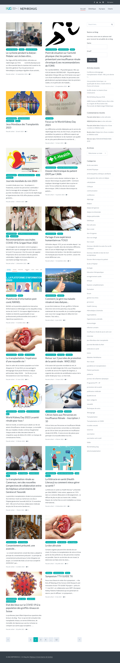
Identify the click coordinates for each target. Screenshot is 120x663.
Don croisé (90, 229)
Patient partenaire (93, 370)
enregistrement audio (94, 276)
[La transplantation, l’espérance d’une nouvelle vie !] (24, 340)
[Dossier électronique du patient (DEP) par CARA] (63, 156)
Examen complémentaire (95, 285)
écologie (90, 268)
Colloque (48, 573)
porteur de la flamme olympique (97, 379)
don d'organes (29, 355)
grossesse (90, 302)
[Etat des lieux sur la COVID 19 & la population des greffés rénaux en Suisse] (24, 584)
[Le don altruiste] (63, 527)
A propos (102, 9)
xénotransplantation (94, 451)
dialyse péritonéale (93, 216)
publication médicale (94, 391)
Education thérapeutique (65, 473)
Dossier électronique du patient (67, 167)
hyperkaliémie (91, 315)
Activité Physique (12, 49)
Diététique (92, 9)
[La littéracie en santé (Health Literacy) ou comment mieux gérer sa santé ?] (63, 458)
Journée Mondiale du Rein (26, 175)
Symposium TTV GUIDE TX (59, 576)
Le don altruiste (53, 545)
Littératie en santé (93, 349)
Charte (110, 9)
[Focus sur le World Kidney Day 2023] (63, 103)
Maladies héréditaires (94, 357)
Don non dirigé (92, 238)
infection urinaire (92, 327)
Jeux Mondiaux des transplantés (97, 340)
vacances (90, 430)
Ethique (89, 281)
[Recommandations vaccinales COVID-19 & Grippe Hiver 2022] (24, 219)
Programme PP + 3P (93, 383)
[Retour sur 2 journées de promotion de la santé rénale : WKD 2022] (63, 340)
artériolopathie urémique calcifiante (99, 174)
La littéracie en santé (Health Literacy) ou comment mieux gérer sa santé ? (62, 482)
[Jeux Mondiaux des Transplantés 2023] (24, 103)
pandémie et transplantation (96, 366)
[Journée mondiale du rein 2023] (24, 160)
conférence (90, 195)
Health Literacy (92, 306)
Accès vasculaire (92, 165)
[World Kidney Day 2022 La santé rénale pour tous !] (24, 396)
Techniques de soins (93, 408)
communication (63, 49)
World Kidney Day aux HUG (96, 97)
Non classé (49, 118)
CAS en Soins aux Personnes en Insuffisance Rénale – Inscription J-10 (62, 418)
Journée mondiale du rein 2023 (21, 181)
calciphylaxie (91, 182)
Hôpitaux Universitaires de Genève (41, 657)
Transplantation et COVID (95, 421)
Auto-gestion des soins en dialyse (98, 178)
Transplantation (92, 417)
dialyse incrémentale (94, 212)
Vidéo (89, 442)
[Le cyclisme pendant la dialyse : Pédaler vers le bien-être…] (24, 34)
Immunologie (91, 323)
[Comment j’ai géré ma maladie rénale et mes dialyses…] (63, 280)
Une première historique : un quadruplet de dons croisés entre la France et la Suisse (99, 83)
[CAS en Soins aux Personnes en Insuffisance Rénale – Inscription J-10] (63, 396)
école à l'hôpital (92, 264)
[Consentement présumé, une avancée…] (24, 527)
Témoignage (91, 413)
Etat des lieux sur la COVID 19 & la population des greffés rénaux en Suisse (23, 608)
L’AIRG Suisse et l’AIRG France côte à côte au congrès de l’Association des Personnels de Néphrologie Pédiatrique (100, 103)
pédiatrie (90, 374)
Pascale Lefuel (10, 74)
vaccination (14, 236)
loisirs (72, 49)
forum (20, 295)
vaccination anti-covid (94, 438)
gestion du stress (31, 49)
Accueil (82, 9)
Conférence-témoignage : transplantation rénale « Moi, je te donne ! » (100, 74)
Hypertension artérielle (94, 319)
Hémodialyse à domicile (95, 311)
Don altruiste (62, 542)
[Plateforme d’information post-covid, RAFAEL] (24, 280)
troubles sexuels (92, 425)
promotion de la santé (94, 387)
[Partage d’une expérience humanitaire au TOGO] (63, 219)
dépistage (61, 355)
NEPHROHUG (28, 8)
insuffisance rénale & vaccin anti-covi (99, 332)
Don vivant (90, 242)
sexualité (90, 404)
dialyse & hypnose (93, 208)
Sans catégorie (92, 400)
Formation (68, 411)
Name (89, 43)
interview (60, 295)
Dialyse (22, 49)
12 (56, 640)
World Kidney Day (93, 447)
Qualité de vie (91, 396)
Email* (89, 51)
